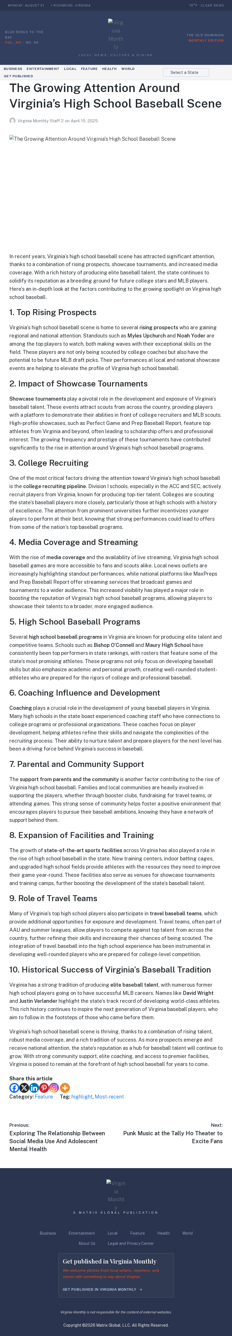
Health (109, 69)
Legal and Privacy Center (131, 1243)
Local (70, 69)
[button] (185, 72)
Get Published (18, 76)
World (128, 69)
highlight (82, 1097)
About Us (86, 1243)
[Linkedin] (34, 1088)
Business (13, 69)
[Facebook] (14, 1088)
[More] (65, 1088)
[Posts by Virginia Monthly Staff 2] (13, 120)
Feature (89, 69)
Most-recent (109, 1097)
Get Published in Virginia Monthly (100, 1290)
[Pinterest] (44, 1088)
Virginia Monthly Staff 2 (41, 120)
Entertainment (43, 69)
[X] (24, 1088)
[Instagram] (54, 1088)
